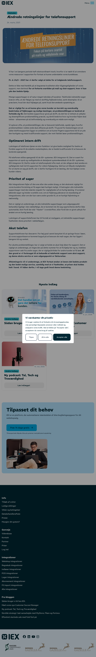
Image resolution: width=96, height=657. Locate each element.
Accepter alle (62, 337)
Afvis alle (45, 337)
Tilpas (31, 337)
